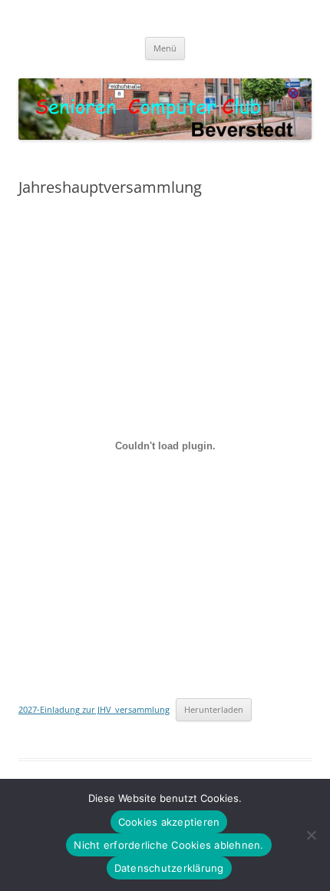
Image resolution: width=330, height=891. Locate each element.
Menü (165, 48)
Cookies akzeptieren (169, 822)
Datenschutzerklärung (169, 868)
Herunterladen (213, 709)
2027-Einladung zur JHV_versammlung (94, 709)
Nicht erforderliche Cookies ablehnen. (168, 845)
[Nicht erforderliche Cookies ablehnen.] (310, 835)
